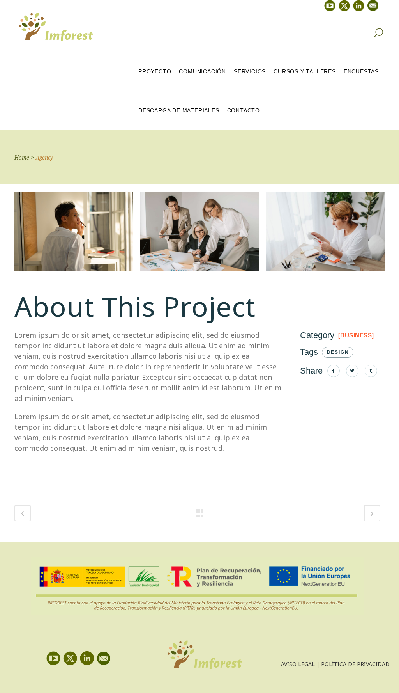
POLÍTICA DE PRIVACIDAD (355, 664)
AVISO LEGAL (298, 664)
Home (21, 157)
